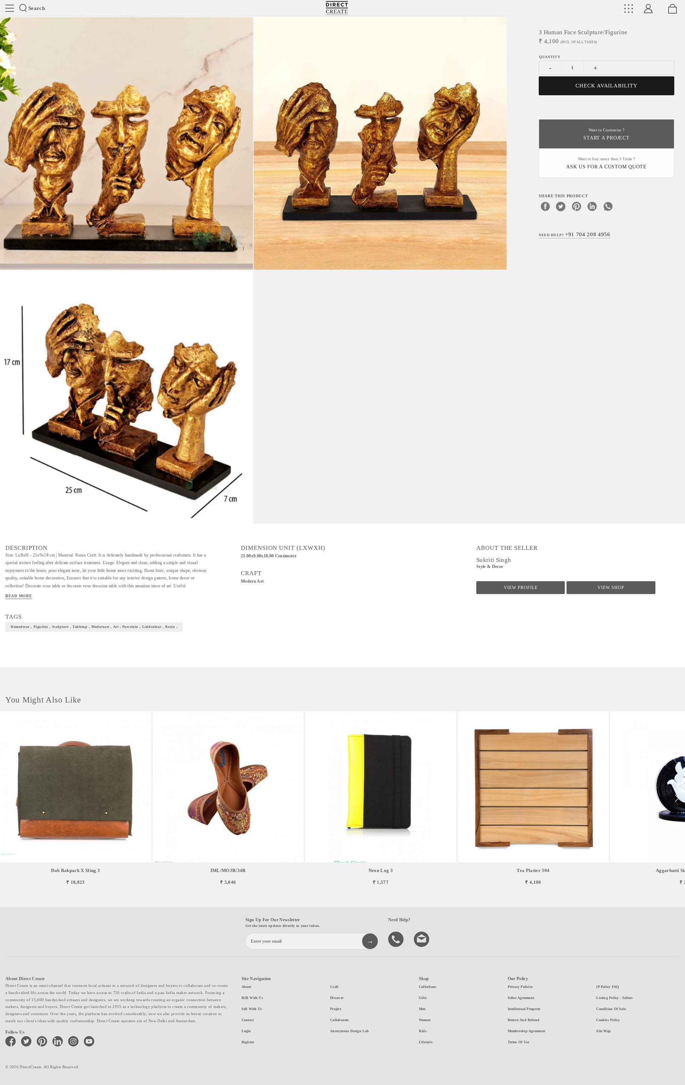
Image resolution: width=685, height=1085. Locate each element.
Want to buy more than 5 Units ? (606, 163)
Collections (427, 987)
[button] (676, 798)
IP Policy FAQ (607, 987)
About (247, 987)
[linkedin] (592, 205)
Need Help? (574, 234)
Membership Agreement (526, 1031)
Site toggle (9, 8)
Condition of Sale (611, 1009)
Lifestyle (425, 1042)
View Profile (521, 587)
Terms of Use (518, 1042)
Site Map (603, 1031)
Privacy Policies (520, 987)
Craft (334, 987)
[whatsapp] (608, 205)
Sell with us (252, 1009)
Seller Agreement (521, 998)
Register (248, 1042)
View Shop (611, 587)
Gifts (423, 998)
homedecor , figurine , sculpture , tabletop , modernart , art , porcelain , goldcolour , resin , (94, 627)
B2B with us (252, 998)
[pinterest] (576, 205)
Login (246, 1031)
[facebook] (545, 205)
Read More (18, 596)
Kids (423, 1031)
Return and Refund (524, 1020)
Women (425, 1020)
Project (335, 1009)
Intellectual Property (524, 1009)
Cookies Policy (608, 1020)
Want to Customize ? (606, 134)
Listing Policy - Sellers (614, 998)
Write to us (422, 938)
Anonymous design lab (349, 1031)
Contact (248, 1020)
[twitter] (560, 205)
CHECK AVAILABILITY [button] (606, 85)
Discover (337, 998)
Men (422, 1009)
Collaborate (339, 1020)
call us (396, 938)
